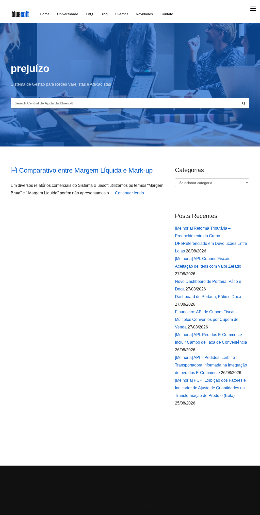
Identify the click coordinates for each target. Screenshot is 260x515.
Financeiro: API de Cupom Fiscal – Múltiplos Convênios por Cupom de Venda (206, 319)
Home (45, 14)
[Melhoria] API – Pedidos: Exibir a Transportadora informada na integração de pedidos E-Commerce (211, 365)
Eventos (121, 14)
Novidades (144, 14)
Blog (104, 14)
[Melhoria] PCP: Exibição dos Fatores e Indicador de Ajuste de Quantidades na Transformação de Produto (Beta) (210, 388)
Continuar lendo (129, 193)
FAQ (89, 14)
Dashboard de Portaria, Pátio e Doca (208, 297)
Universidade (67, 14)
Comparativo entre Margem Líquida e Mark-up (86, 170)
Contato (166, 14)
